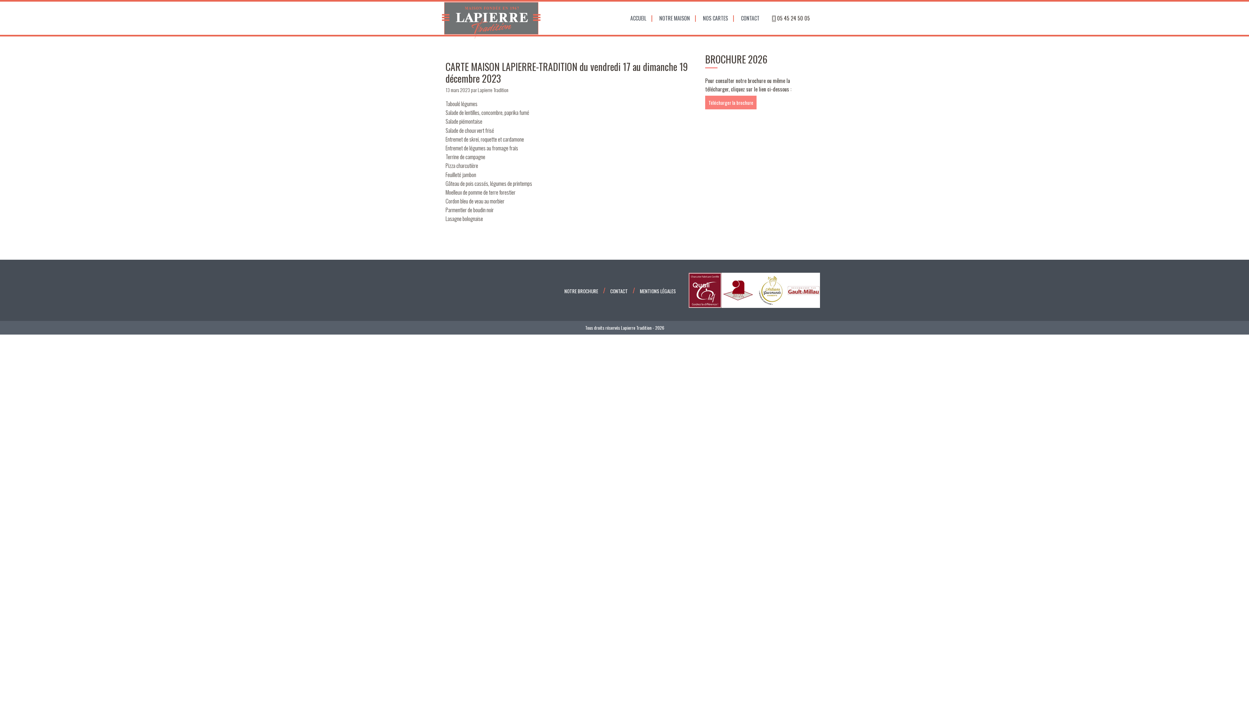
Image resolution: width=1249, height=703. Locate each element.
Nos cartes (715, 18)
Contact (750, 18)
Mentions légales (658, 291)
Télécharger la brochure (730, 102)
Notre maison (674, 18)
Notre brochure (581, 291)
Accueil (638, 18)
